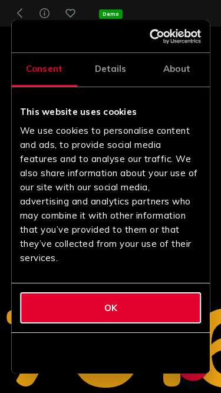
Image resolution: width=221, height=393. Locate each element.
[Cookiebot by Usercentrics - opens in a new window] (153, 36)
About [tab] (176, 68)
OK (110, 307)
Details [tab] (111, 68)
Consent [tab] (44, 68)
